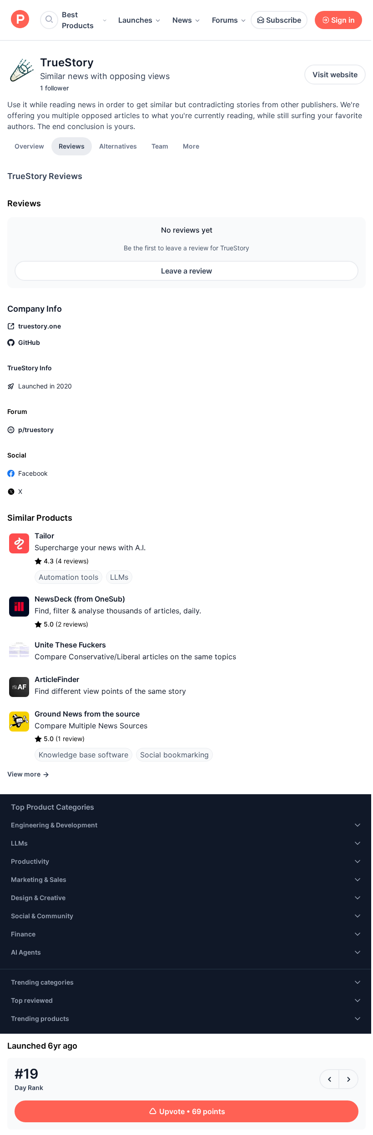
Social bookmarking (174, 754)
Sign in (343, 20)
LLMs (119, 577)
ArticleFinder (57, 679)
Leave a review (186, 270)
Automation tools (68, 577)
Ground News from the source (87, 713)
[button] (191, 145)
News (182, 20)
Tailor (44, 535)
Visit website (335, 74)
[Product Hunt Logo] (20, 20)
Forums (225, 20)
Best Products (78, 20)
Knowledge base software (83, 754)
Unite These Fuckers (70, 644)
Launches (135, 20)
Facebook (33, 473)
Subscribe (283, 20)
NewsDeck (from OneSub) (80, 598)
